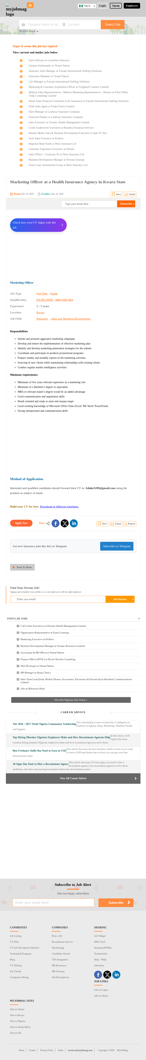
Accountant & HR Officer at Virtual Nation (42, 652)
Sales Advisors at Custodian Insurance (49, 60)
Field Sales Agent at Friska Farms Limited (51, 106)
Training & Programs (20, 953)
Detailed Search (27, 31)
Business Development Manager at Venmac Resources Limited (53, 645)
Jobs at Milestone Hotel (33, 688)
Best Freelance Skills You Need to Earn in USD (39, 750)
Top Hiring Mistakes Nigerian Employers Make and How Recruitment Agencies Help (61, 737)
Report (131, 523)
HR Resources (59, 965)
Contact (32, 1050)
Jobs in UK (15, 1032)
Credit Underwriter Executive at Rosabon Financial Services (61, 127)
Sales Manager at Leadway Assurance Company (54, 111)
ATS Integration (60, 959)
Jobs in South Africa (20, 1027)
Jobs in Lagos (101, 989)
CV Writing (16, 965)
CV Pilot (14, 941)
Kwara (40, 312)
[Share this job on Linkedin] (74, 523)
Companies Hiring (19, 977)
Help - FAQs (100, 959)
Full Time (42, 293)
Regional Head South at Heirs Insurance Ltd (52, 143)
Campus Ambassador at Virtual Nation (49, 65)
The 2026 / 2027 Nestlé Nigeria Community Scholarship (44, 724)
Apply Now (21, 523)
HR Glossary (58, 971)
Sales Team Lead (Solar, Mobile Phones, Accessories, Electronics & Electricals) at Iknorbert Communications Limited (76, 681)
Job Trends (15, 971)
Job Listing (15, 935)
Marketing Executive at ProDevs (37, 639)
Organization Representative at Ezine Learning (45, 632)
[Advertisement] (104, 242)
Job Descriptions (60, 977)
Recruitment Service (62, 941)
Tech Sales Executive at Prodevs (46, 138)
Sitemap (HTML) (103, 947)
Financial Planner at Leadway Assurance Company (56, 117)
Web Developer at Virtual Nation (37, 666)
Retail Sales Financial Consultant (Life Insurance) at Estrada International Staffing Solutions (79, 101)
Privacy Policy (46, 1050)
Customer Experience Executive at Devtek (51, 149)
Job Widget (100, 935)
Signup (116, 5)
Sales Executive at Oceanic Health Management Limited (59, 122)
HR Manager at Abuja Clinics (36, 672)
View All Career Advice (73, 778)
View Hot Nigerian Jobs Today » (70, 699)
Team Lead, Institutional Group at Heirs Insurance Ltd (58, 165)
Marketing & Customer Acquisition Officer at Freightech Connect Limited (69, 87)
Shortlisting (58, 947)
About (21, 1050)
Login (102, 5)
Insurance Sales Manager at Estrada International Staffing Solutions (65, 71)
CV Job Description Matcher (24, 947)
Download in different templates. (59, 506)
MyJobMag (122, 1050)
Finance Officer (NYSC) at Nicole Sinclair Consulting (48, 659)
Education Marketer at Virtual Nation (49, 76)
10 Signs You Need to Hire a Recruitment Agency (41, 764)
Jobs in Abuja (101, 995)
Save (118, 194)
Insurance (42, 318)
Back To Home (24, 567)
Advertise (99, 965)
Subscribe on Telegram (116, 546)
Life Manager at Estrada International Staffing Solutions (59, 81)
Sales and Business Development (70, 318)
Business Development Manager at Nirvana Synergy (57, 159)
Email (132, 194)
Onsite (54, 293)
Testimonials (100, 953)
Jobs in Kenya (17, 1015)
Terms (60, 1050)
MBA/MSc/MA (64, 299)
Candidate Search (61, 953)
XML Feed (99, 941)
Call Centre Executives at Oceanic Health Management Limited (53, 625)
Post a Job (57, 935)
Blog (12, 959)
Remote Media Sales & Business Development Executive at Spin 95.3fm (68, 133)
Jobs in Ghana (17, 1009)
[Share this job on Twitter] (65, 523)
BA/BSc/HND (44, 299)
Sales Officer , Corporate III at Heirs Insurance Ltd (56, 154)
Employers (132, 5)
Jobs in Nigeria (17, 1021)
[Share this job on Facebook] (56, 523)
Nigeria (87, 5)
